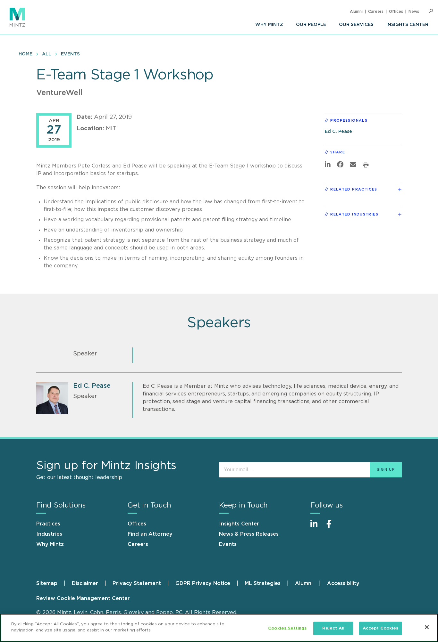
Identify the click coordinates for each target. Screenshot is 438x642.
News (414, 11)
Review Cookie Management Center (83, 598)
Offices (396, 11)
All (46, 54)
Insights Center (407, 24)
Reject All (333, 628)
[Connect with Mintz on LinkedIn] (316, 527)
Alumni (356, 11)
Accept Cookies (381, 628)
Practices (48, 523)
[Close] (427, 627)
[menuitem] (269, 24)
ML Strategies (263, 583)
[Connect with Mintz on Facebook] (332, 527)
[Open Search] (431, 11)
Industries (49, 534)
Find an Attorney (150, 534)
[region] (219, 628)
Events (70, 54)
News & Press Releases (249, 534)
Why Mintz (269, 24)
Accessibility (343, 583)
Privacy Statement (137, 583)
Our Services (356, 24)
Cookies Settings (287, 628)
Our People (311, 24)
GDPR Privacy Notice (202, 583)
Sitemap (46, 583)
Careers (375, 11)
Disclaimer (85, 583)
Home (25, 54)
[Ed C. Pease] (52, 398)
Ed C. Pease (338, 131)
